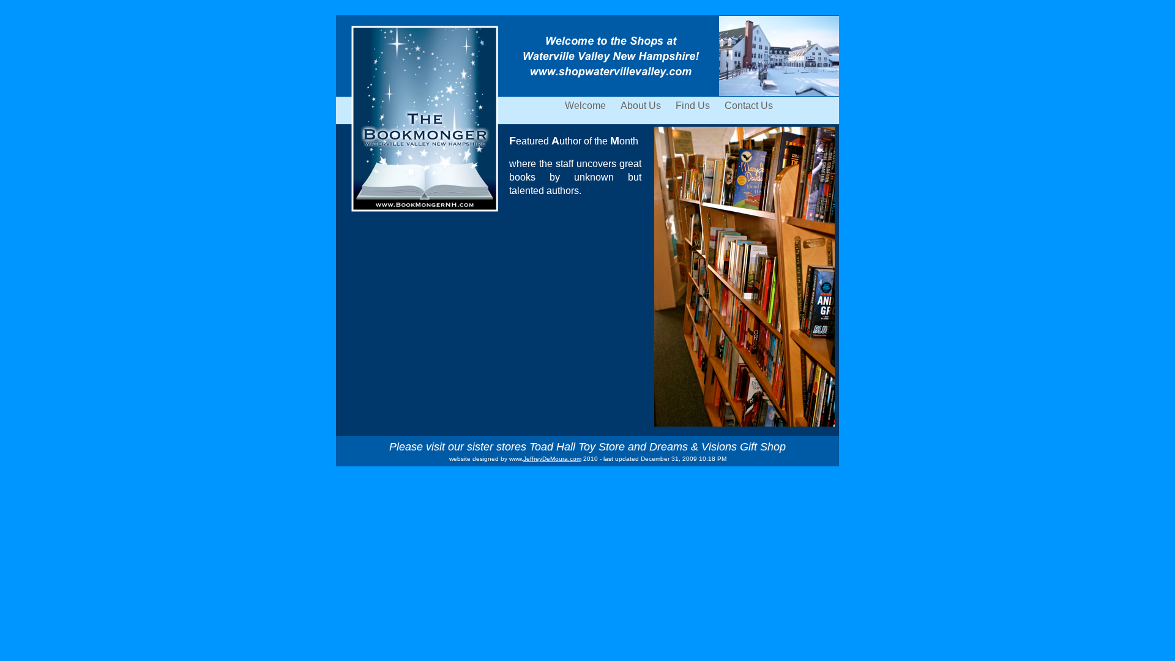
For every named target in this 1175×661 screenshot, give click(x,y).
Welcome (586, 105)
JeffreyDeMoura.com (552, 458)
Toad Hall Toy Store (577, 447)
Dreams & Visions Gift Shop (717, 447)
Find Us (694, 105)
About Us (642, 105)
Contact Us (749, 105)
